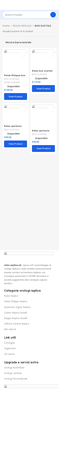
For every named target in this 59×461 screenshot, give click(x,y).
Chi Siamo (9, 354)
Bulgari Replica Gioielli (15, 318)
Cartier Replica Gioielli (15, 312)
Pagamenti (10, 348)
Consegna (9, 342)
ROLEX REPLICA (22, 25)
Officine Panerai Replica (16, 323)
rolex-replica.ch (12, 265)
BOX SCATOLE (11, 78)
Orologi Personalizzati (15, 378)
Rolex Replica (11, 295)
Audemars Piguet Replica (17, 307)
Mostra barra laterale (18, 42)
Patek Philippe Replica (15, 301)
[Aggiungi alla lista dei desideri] (22, 54)
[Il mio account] (55, 5)
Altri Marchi (10, 329)
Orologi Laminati (13, 373)
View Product (16, 96)
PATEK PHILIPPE (12, 82)
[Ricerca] (53, 14)
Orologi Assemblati (14, 367)
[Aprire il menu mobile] (4, 5)
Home (6, 25)
